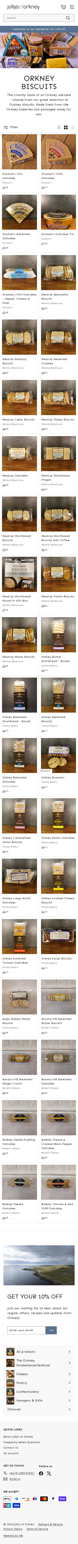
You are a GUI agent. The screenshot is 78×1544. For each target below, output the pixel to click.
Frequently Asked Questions (21, 1442)
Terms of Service (37, 1528)
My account (11, 1453)
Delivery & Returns (50, 1524)
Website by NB (13, 1535)
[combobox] (39, 18)
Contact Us (10, 1447)
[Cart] (63, 7)
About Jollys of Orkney (18, 1436)
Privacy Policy (12, 1528)
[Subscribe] (51, 1330)
